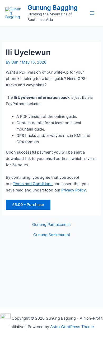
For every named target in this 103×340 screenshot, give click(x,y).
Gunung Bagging (52, 7)
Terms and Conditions (33, 183)
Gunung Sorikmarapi (51, 235)
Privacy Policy (73, 190)
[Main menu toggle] (92, 13)
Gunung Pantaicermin (51, 225)
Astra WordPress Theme (72, 326)
